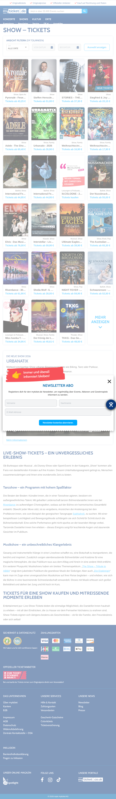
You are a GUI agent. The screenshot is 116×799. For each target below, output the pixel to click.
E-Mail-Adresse (14, 412)
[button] (58, 423)
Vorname (11, 403)
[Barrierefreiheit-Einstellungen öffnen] (111, 405)
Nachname (66, 403)
